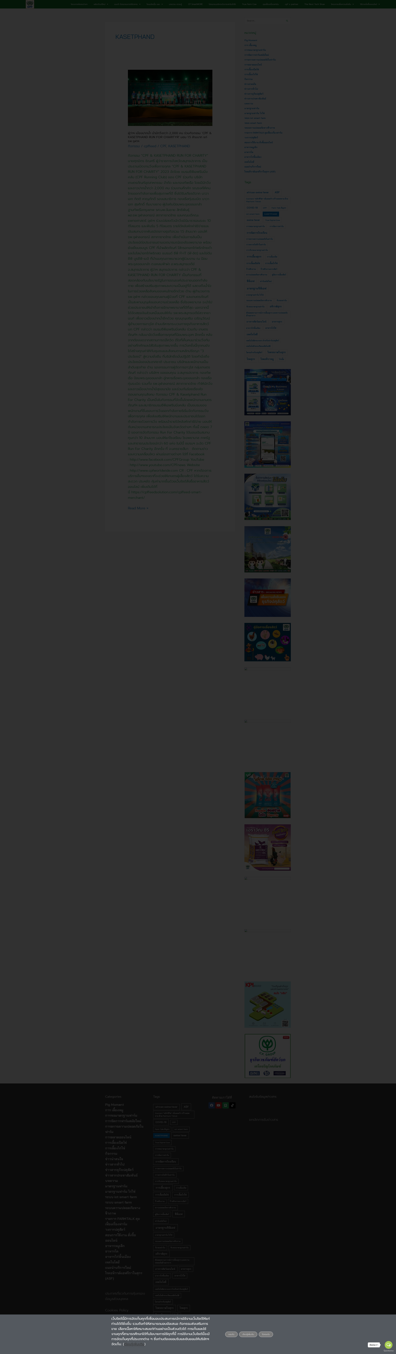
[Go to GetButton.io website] (389, 1351)
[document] (198, 677)
